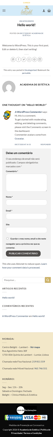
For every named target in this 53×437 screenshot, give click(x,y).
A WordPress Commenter (28, 111)
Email (9, 210)
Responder (46, 144)
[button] (4, 10)
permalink (26, 73)
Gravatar (19, 138)
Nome (9, 197)
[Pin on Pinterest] (34, 59)
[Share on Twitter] (23, 59)
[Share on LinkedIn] (39, 59)
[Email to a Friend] (29, 59)
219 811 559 (38, 361)
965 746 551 (40, 368)
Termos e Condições (33, 433)
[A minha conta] (43, 10)
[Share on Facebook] (18, 59)
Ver (32, 347)
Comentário (12, 171)
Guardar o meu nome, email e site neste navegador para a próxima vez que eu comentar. (26, 243)
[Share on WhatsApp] (13, 59)
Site (7, 224)
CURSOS (26, 2)
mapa (37, 347)
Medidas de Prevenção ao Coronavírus (26, 425)
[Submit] (48, 280)
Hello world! (8, 297)
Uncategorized (26, 21)
